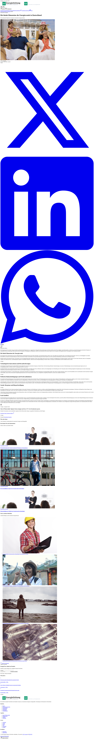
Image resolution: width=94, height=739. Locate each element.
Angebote (22, 10)
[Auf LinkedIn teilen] (47, 249)
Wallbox (4, 717)
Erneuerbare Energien (6, 11)
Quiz (30, 10)
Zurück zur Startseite (4, 663)
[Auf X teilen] (47, 156)
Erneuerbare (5, 10)
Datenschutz (5, 732)
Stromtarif (4, 718)
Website (1, 670)
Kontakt (4, 727)
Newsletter (4, 726)
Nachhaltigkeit (17, 10)
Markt (14, 10)
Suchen (3, 8)
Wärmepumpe (5, 716)
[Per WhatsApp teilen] (47, 343)
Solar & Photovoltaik (6, 715)
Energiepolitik (5, 707)
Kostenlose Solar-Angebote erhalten (7, 413)
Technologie (11, 10)
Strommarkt (5, 709)
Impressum (4, 731)
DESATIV (30, 734)
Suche (28, 10)
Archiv (26, 10)
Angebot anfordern (4, 737)
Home (1, 10)
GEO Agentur (25, 734)
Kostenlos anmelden (14, 671)
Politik (8, 10)
